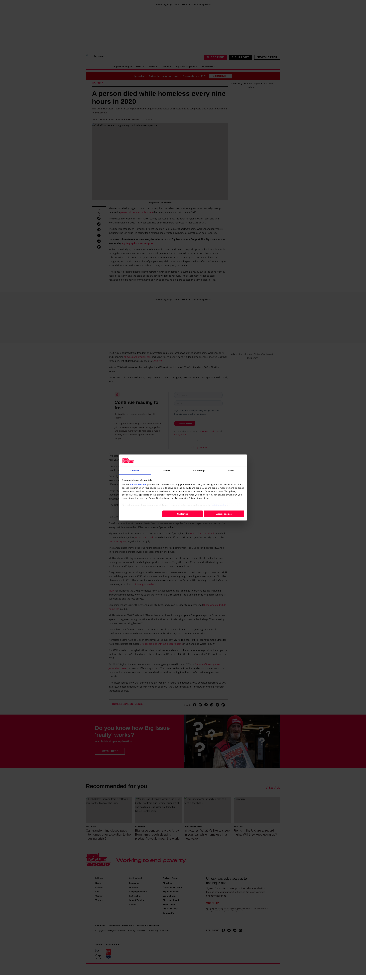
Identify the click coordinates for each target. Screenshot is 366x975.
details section (219, 505)
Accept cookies (224, 514)
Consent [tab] (135, 470)
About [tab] (231, 470)
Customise (182, 514)
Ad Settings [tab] (199, 470)
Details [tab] (166, 470)
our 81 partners (138, 484)
